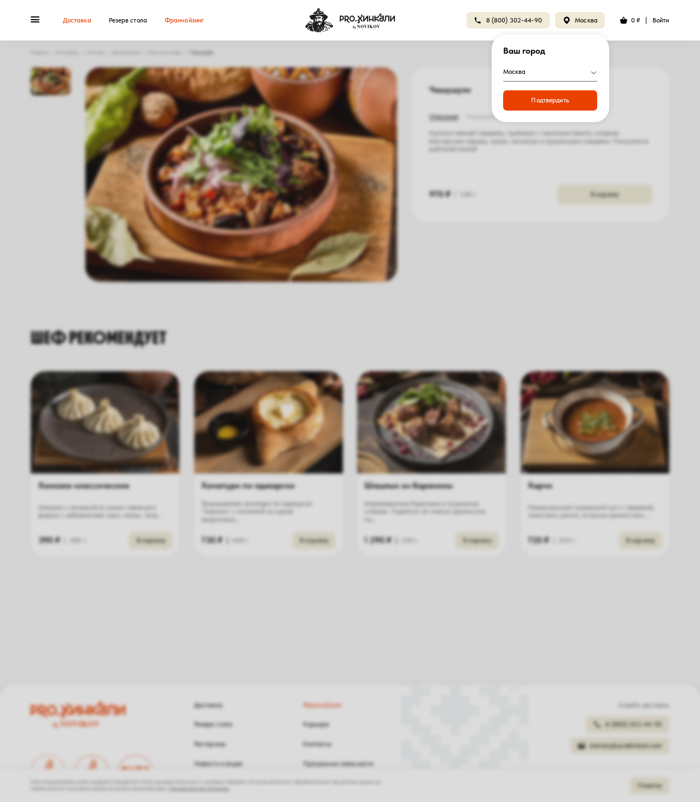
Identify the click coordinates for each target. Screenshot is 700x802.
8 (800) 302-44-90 (514, 20)
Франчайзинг (184, 20)
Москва (586, 20)
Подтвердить (550, 100)
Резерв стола (128, 20)
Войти (660, 20)
